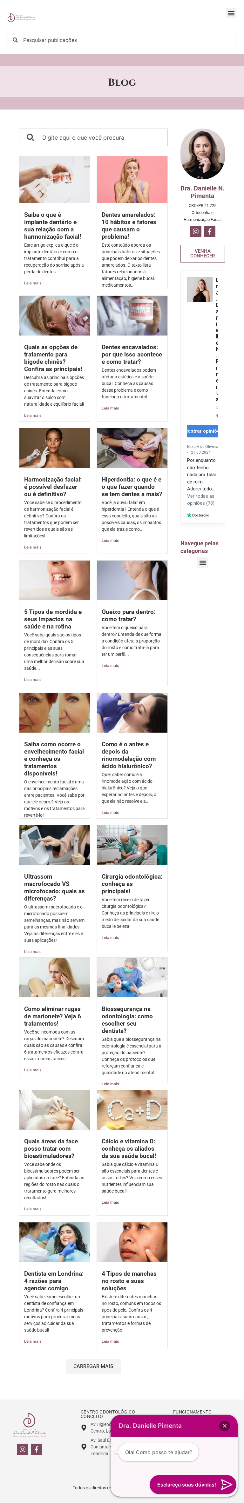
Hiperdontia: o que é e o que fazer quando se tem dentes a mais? (132, 487)
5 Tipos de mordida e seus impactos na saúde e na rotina (53, 619)
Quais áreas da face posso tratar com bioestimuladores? (51, 1149)
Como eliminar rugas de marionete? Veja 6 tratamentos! (52, 1016)
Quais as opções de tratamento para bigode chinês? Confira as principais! (53, 358)
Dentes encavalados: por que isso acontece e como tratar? (132, 354)
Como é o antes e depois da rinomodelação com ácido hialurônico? (129, 755)
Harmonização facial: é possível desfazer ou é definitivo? (53, 487)
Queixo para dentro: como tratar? (128, 615)
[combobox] (122, 40)
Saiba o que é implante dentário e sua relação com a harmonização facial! (52, 225)
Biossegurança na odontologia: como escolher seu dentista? (127, 1019)
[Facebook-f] (209, 231)
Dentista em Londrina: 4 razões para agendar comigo (54, 1281)
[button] (231, 13)
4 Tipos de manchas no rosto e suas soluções (129, 1281)
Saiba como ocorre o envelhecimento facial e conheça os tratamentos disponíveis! (54, 759)
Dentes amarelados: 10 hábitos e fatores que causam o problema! (129, 225)
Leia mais (32, 283)
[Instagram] (195, 231)
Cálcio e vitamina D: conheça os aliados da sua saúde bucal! (129, 1149)
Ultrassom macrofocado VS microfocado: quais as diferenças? (54, 887)
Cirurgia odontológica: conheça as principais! (132, 884)
